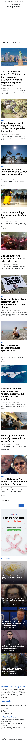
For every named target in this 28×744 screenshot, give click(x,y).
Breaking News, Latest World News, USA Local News (14, 705)
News (2, 710)
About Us (3, 703)
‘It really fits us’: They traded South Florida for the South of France (14, 481)
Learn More (3, 95)
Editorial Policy (4, 708)
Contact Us (3, 707)
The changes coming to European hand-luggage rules (13, 215)
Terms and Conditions (6, 713)
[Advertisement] (14, 22)
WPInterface (19, 739)
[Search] (26, 5)
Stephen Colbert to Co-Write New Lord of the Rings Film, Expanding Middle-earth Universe (13, 646)
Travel (2, 120)
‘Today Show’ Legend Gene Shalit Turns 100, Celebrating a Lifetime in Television (13, 600)
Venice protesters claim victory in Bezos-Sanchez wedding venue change (13, 303)
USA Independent (18, 88)
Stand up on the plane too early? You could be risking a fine (13, 438)
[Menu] (1, 5)
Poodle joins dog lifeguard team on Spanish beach (10, 347)
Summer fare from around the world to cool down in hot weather (14, 171)
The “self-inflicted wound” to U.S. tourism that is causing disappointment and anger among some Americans (13, 78)
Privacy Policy (4, 711)
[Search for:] (10, 505)
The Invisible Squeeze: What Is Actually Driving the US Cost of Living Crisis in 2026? (12, 669)
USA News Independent (14, 5)
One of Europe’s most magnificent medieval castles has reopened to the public (13, 126)
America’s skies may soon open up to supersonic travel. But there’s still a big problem (12, 394)
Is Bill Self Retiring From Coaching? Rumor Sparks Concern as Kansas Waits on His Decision (13, 623)
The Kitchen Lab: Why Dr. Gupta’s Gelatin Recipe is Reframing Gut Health (13, 577)
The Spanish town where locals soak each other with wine (13, 258)
